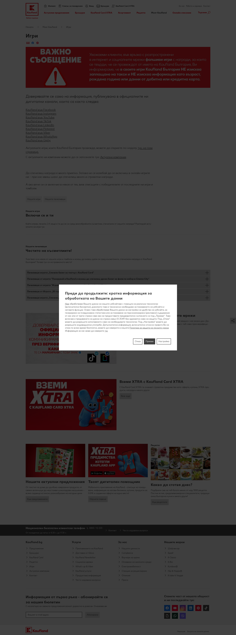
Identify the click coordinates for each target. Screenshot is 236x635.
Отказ (138, 341)
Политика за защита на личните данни (149, 328)
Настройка (163, 341)
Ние (67, 304)
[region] (118, 318)
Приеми (150, 341)
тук (106, 331)
